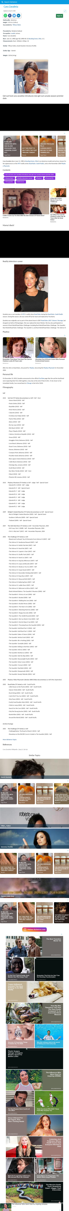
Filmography (9, 182)
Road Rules (37, 314)
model (13, 33)
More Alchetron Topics (10, 740)
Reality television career (25, 178)
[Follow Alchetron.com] (34, 932)
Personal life (50, 178)
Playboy (39, 178)
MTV (19, 163)
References (20, 182)
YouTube (41, 378)
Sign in (59, 16)
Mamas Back (9, 178)
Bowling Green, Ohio (35, 39)
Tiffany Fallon (17, 25)
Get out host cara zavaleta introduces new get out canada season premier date (29, 174)
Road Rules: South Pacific (36, 163)
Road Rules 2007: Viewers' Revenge (52, 320)
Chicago (29, 383)
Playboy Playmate (49, 368)
